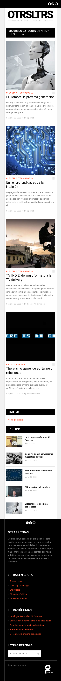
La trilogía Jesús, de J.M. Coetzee (26, 616)
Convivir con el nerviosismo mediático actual (30, 620)
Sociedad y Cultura (18, 598)
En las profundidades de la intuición (25, 184)
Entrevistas (15, 590)
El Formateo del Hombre (37, 487)
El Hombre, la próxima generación (30, 97)
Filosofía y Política (18, 594)
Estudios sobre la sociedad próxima (27, 625)
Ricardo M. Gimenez (36, 304)
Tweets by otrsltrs (14, 420)
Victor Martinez (33, 394)
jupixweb (30, 118)
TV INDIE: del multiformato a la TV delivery (28, 278)
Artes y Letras (15, 364)
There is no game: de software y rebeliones (29, 371)
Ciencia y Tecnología (19, 93)
